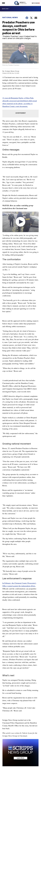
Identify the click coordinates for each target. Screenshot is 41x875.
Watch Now (35, 3)
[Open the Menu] (3, 2)
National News (10, 17)
